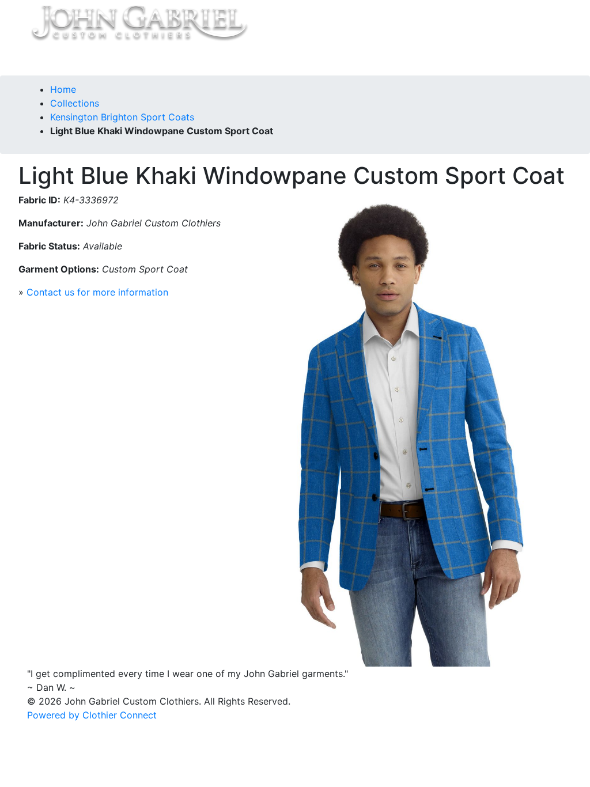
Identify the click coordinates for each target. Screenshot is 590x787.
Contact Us (210, 59)
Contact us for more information (97, 292)
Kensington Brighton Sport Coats (122, 117)
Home (54, 59)
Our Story (155, 59)
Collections (100, 59)
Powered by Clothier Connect (92, 715)
